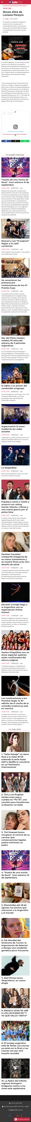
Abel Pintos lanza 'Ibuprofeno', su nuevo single (13, 980)
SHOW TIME (7, 8)
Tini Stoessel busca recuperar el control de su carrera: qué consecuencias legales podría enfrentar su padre (15, 838)
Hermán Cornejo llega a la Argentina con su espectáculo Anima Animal (14, 608)
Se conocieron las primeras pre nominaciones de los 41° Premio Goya (14, 284)
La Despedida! (9, 467)
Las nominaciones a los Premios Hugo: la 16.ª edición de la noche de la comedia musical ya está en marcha (15, 703)
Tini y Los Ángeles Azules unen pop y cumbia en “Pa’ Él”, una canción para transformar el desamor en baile (15, 799)
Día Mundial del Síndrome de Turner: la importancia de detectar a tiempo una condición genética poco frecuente (15, 945)
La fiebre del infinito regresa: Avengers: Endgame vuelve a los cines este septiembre (14, 1085)
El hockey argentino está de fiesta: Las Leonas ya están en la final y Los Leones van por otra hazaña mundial (15, 1048)
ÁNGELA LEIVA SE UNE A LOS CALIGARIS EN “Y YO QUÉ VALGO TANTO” (14, 1013)
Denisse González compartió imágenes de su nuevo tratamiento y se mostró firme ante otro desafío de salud (15, 559)
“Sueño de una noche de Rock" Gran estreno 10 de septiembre (15, 182)
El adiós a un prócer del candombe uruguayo (14, 387)
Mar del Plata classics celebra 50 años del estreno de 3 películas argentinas (13, 342)
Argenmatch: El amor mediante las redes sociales (13, 429)
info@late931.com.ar (15, 1110)
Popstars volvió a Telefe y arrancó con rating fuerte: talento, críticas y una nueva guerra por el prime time (15, 507)
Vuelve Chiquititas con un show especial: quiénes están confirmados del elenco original (15, 656)
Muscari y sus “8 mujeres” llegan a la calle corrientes (15, 243)
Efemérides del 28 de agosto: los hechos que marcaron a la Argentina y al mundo (14, 909)
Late (7, 19)
